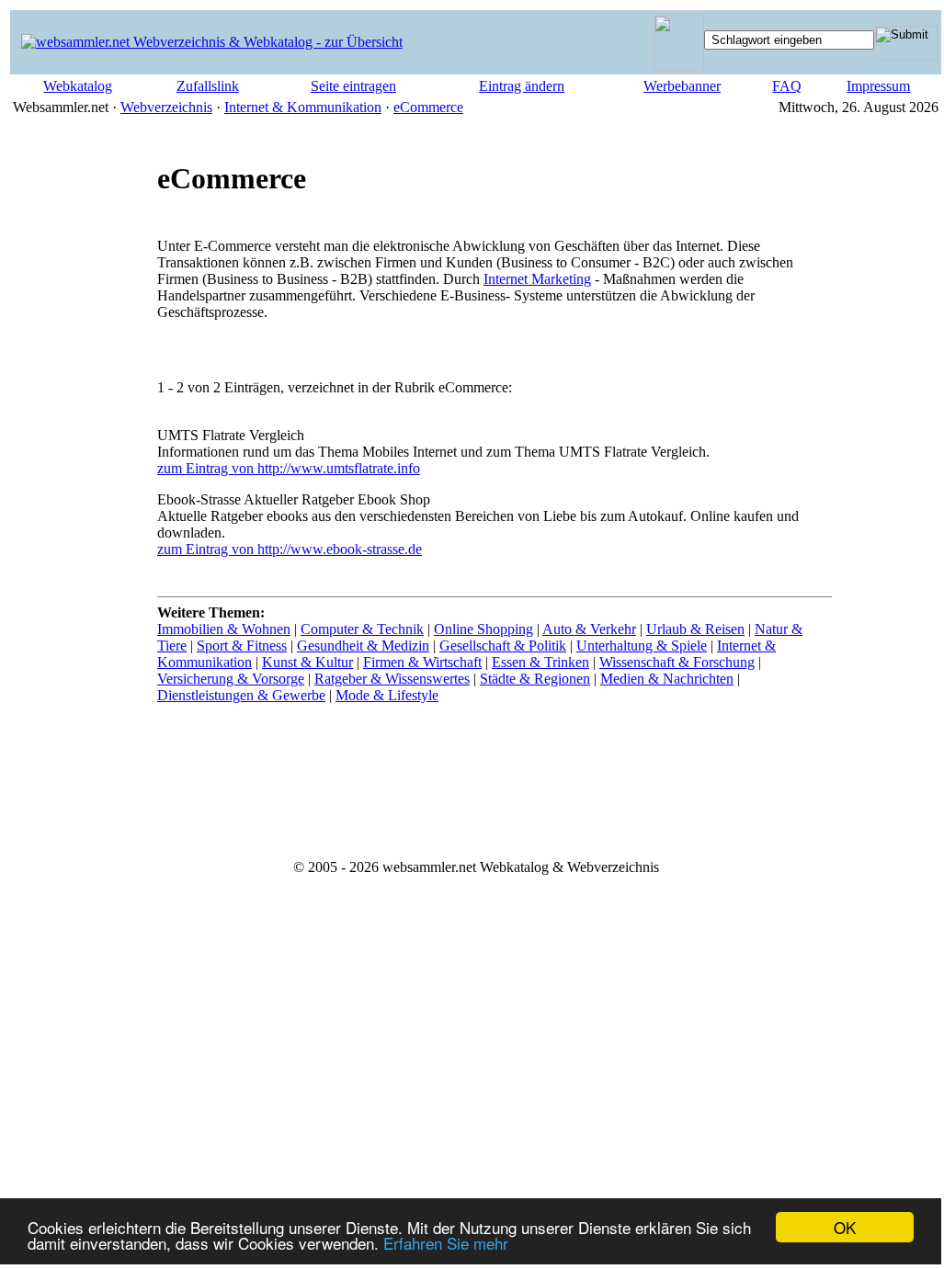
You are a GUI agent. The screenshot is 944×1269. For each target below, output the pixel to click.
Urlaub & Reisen (695, 629)
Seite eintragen (353, 86)
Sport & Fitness (242, 645)
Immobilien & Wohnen (223, 629)
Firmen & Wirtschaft (422, 662)
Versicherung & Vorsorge (230, 678)
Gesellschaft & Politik (502, 645)
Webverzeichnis (166, 107)
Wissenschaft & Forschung (677, 662)
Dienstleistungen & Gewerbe (241, 695)
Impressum (878, 86)
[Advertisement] (83, 451)
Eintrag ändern (521, 86)
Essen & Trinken (540, 662)
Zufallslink (207, 86)
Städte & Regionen (535, 678)
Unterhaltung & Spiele (641, 645)
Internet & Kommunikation (302, 107)
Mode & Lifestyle (387, 695)
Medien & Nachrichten (667, 678)
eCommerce (428, 107)
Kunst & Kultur (307, 662)
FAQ (787, 86)
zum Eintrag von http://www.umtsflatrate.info (288, 468)
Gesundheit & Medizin (363, 645)
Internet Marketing (537, 279)
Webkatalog (77, 86)
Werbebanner (682, 86)
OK (845, 1227)
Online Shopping (483, 629)
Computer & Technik (362, 629)
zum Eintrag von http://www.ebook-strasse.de (289, 549)
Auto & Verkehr (589, 629)
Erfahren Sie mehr (445, 1242)
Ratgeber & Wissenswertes (392, 678)
